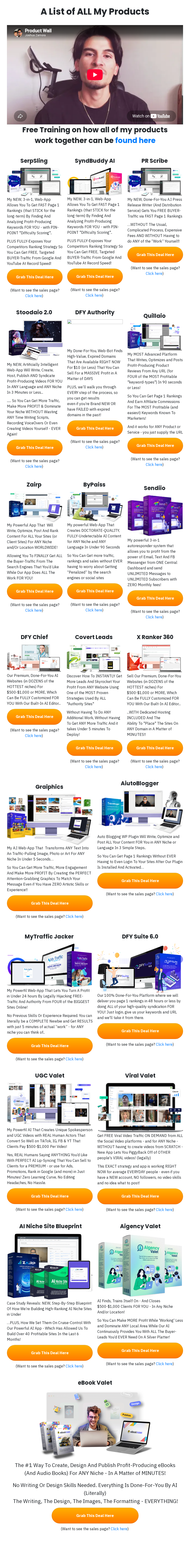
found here (135, 140)
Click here (33, 295)
